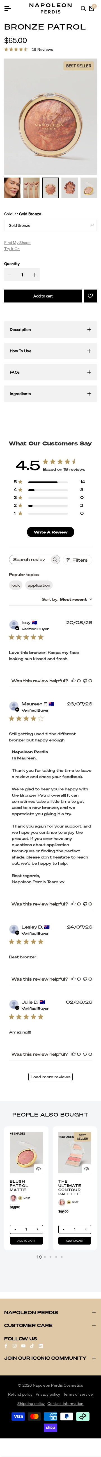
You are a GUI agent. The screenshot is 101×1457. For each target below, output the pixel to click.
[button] (90, 296)
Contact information (65, 1403)
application (39, 585)
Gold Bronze (19, 225)
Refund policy (20, 1394)
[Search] (83, 8)
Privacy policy (48, 1394)
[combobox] (67, 599)
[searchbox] (29, 559)
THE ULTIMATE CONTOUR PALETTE (70, 1187)
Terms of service (78, 1394)
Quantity (12, 264)
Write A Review (51, 532)
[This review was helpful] (73, 681)
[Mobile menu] (9, 8)
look (16, 585)
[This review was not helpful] (85, 681)
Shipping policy (31, 1403)
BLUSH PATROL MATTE (19, 1185)
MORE (27, 1198)
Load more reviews (50, 1076)
